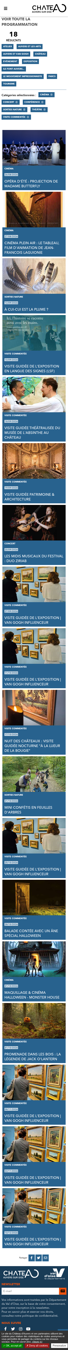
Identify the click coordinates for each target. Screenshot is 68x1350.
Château (40, 53)
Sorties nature (12, 109)
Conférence (32, 102)
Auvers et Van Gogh (16, 53)
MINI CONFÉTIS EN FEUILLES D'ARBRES (28, 810)
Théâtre (37, 109)
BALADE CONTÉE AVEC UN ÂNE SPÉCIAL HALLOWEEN (31, 933)
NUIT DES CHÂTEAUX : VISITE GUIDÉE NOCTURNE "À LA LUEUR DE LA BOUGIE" (32, 746)
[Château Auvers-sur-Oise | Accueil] (49, 8)
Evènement (10, 61)
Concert (8, 102)
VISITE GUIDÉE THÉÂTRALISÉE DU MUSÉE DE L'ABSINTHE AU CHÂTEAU (32, 433)
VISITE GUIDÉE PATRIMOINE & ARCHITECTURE (29, 497)
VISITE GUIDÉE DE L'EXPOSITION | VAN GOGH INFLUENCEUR (32, 620)
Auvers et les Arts (29, 46)
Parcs (52, 76)
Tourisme (9, 83)
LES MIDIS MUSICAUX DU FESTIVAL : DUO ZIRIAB (33, 558)
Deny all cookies (38, 1345)
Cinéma (44, 94)
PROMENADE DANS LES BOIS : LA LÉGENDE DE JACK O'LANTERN (32, 1056)
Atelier (7, 46)
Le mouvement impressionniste (22, 76)
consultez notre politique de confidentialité (29, 1316)
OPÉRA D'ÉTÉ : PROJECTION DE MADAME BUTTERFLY (31, 184)
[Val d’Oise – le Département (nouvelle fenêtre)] (55, 1274)
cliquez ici (37, 1341)
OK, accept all (13, 1345)
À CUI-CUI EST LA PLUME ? (26, 309)
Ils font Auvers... (13, 68)
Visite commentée (14, 117)
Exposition (30, 61)
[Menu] (5, 8)
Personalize (59, 1345)
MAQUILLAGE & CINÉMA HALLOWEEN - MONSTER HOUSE (31, 995)
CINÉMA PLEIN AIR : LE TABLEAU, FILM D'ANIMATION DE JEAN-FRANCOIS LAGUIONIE (31, 248)
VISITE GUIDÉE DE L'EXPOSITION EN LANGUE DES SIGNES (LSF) (31, 369)
